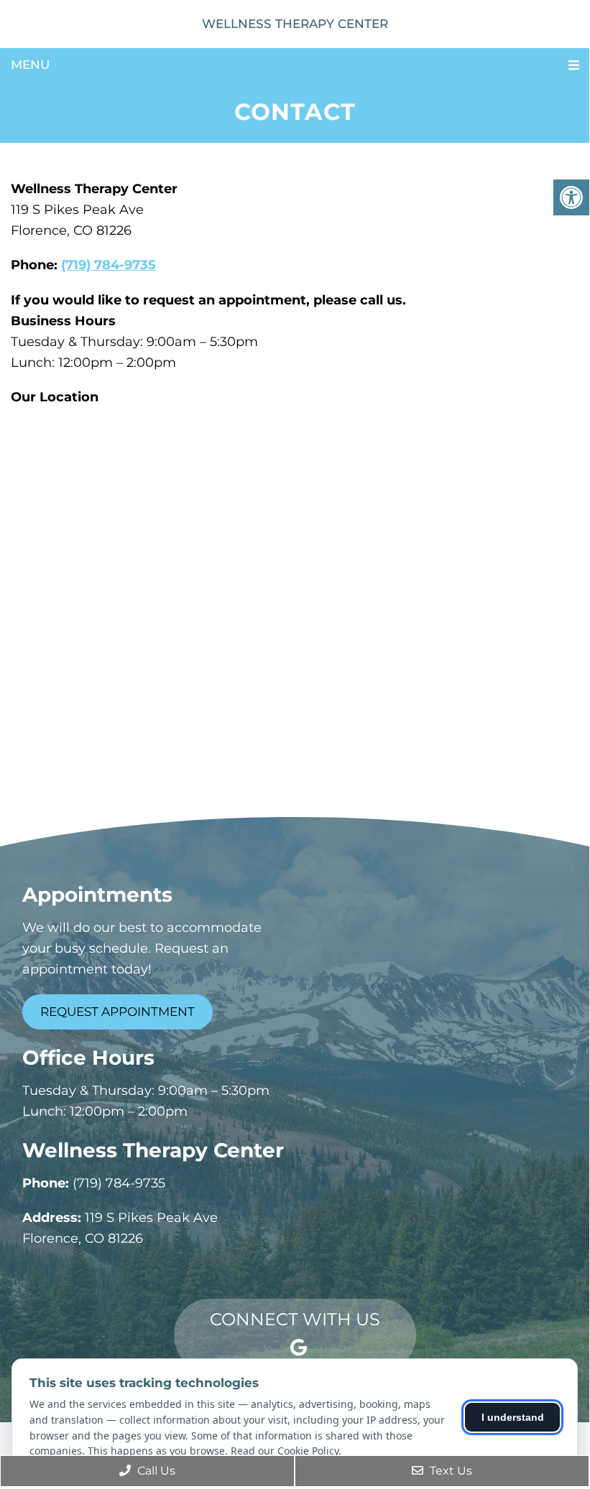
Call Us (154, 1471)
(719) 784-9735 (108, 265)
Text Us (449, 1471)
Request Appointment (117, 1011)
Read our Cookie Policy (284, 1450)
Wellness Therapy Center (295, 24)
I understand (512, 1417)
